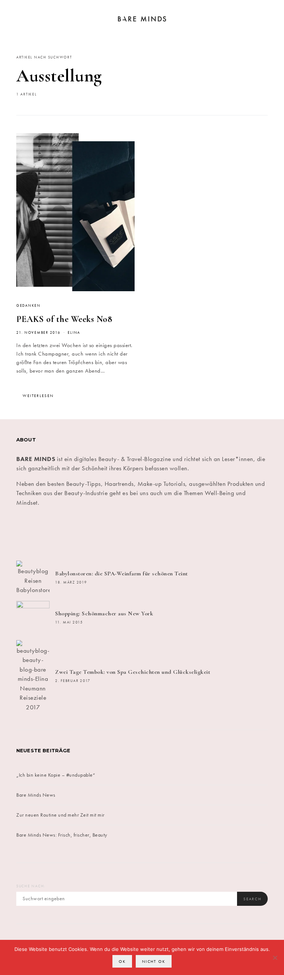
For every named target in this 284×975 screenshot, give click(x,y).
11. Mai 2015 (69, 622)
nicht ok (153, 961)
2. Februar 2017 (73, 681)
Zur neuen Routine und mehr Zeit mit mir (60, 814)
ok (122, 961)
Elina (74, 332)
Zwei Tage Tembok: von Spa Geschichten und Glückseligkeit (132, 672)
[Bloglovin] (247, 534)
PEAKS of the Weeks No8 (64, 319)
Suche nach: (30, 886)
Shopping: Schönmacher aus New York (104, 613)
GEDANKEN (28, 305)
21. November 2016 (38, 332)
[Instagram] (121, 534)
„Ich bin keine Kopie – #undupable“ (55, 774)
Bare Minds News (35, 794)
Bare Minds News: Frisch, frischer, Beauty (61, 834)
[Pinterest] (163, 534)
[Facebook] (37, 534)
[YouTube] (205, 534)
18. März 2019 (71, 582)
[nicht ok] (274, 957)
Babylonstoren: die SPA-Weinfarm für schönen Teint (121, 573)
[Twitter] (79, 534)
